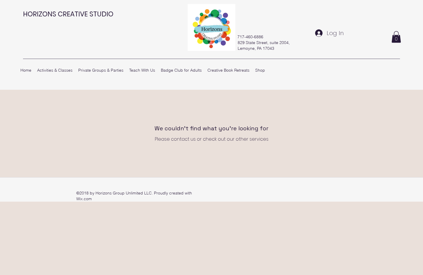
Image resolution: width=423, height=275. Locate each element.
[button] (396, 37)
